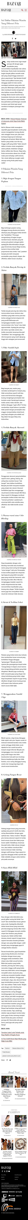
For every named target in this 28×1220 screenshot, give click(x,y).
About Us (2, 1177)
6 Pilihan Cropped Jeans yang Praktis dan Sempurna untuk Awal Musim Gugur (7, 1094)
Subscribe (3, 1179)
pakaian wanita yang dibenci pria (11, 1056)
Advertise (16, 1179)
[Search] (22, 10)
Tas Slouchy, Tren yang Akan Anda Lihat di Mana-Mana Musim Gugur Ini (7, 1131)
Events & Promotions (18, 1174)
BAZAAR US (8, 1135)
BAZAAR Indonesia (21, 1098)
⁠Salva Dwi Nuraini (9, 34)
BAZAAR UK (7, 1100)
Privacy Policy (3, 1174)
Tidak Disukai (6, 1052)
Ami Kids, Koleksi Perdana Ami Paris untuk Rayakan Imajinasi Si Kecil (20, 1093)
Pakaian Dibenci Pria (18, 1048)
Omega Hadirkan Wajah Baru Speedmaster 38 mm (21, 1153)
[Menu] (26, 10)
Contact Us (16, 1177)
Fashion (7, 1048)
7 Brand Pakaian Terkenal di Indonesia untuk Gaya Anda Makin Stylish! (13, 121)
